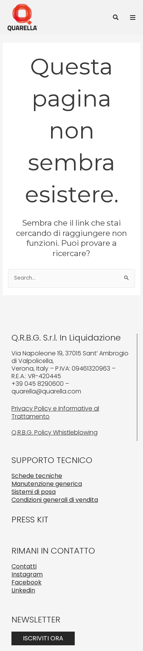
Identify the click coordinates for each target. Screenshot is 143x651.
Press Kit (29, 519)
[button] (115, 17)
